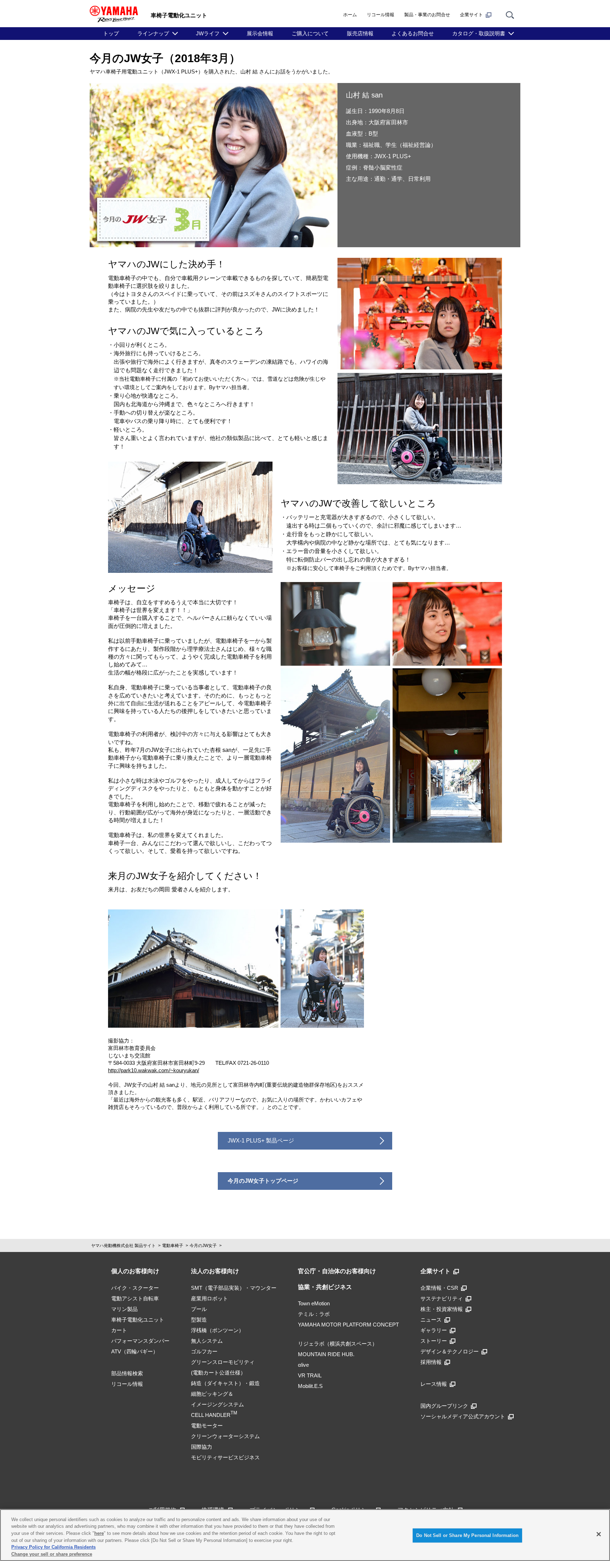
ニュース (431, 1320)
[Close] (598, 1534)
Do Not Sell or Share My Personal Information (467, 1535)
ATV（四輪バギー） (134, 1351)
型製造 (199, 1320)
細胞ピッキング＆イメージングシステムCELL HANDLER (217, 1404)
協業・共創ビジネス (325, 1287)
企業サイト (471, 14)
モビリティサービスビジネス (225, 1457)
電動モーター (207, 1426)
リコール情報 (380, 14)
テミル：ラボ (314, 1314)
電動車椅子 (172, 1245)
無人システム (207, 1341)
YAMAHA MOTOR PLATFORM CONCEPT (348, 1325)
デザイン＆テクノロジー (449, 1351)
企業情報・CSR (439, 1288)
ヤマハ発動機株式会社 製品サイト (123, 1245)
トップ (111, 33)
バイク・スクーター (135, 1288)
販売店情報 (360, 33)
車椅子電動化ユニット (137, 1320)
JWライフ (208, 33)
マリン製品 (124, 1309)
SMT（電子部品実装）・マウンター (233, 1288)
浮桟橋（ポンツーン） (217, 1330)
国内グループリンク (444, 1406)
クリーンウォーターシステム (225, 1436)
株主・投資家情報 (441, 1309)
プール (199, 1309)
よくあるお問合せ (412, 33)
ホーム (350, 14)
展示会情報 (260, 33)
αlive (303, 1365)
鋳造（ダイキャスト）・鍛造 (225, 1383)
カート (119, 1330)
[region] (305, 1535)
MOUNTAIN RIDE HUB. (326, 1354)
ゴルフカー (204, 1351)
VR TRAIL (310, 1375)
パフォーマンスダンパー (140, 1341)
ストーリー (433, 1341)
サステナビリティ (441, 1298)
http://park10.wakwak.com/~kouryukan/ (153, 1070)
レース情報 (433, 1384)
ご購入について (310, 33)
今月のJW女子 (203, 1245)
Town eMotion (314, 1303)
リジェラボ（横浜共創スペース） (337, 1344)
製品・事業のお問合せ (427, 14)
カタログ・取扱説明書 (478, 33)
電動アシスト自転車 (135, 1298)
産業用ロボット (209, 1298)
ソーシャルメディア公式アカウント (462, 1416)
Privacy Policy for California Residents (53, 1547)
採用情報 (431, 1362)
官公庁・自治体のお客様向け (337, 1271)
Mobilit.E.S (310, 1386)
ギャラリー (433, 1330)
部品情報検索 (127, 1373)
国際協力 (201, 1447)
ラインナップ (153, 33)
